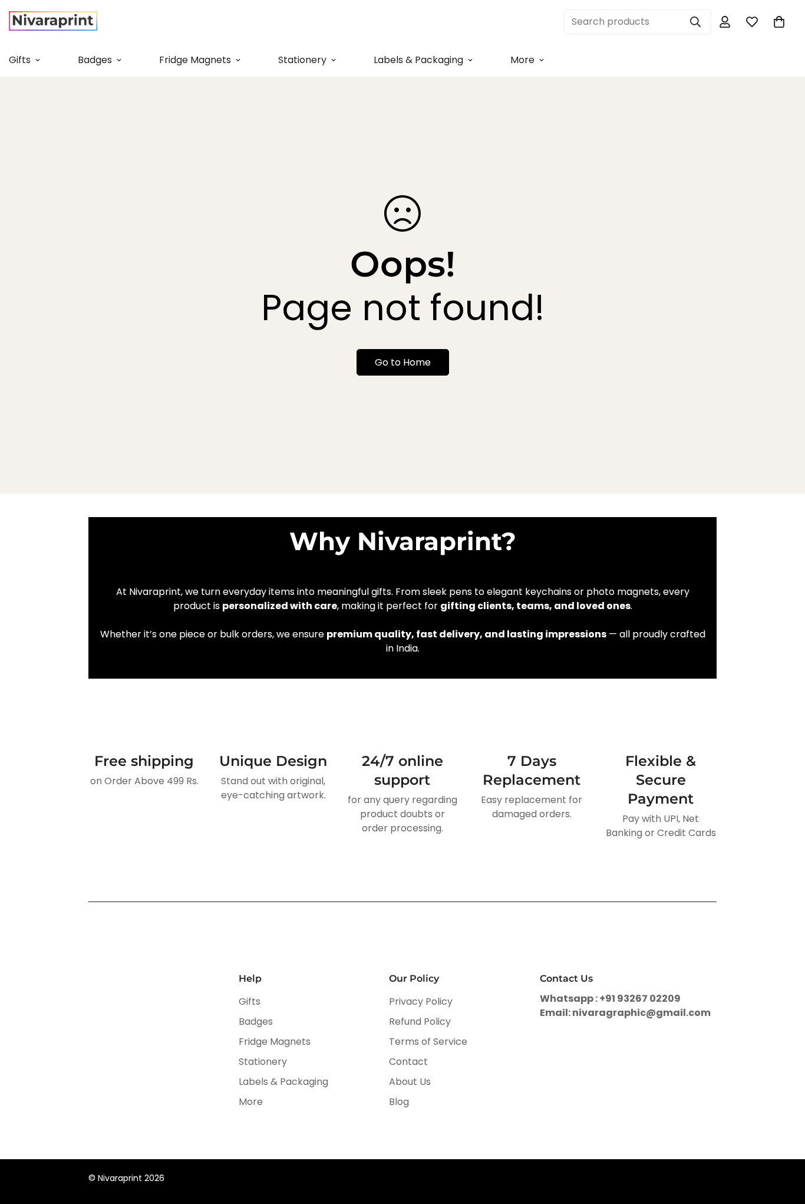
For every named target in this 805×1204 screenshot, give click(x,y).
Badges (95, 60)
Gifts (249, 1001)
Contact (408, 1061)
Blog (399, 1101)
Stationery (302, 60)
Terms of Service (428, 1041)
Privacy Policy (421, 1001)
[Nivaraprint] (53, 21)
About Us (410, 1081)
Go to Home (403, 362)
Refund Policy (420, 1021)
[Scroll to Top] (782, 1139)
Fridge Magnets (195, 60)
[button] (779, 21)
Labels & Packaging (418, 60)
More (522, 60)
